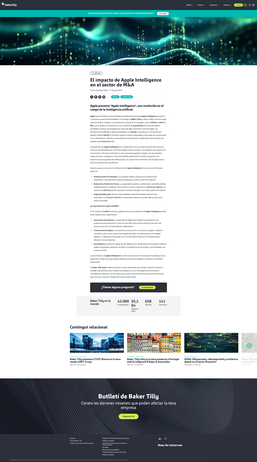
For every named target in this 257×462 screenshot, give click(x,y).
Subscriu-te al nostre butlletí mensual (81, 443)
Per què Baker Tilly (76, 441)
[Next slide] (249, 345)
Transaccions (126, 97)
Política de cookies (108, 441)
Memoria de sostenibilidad (110, 450)
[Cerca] (249, 5)
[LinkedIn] (160, 439)
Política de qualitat (108, 454)
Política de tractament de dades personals (115, 438)
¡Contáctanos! (147, 287)
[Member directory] (253, 5)
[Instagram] (165, 439)
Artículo (115, 97)
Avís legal (105, 447)
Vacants (72, 438)
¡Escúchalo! (163, 13)
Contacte (238, 5)
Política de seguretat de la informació (114, 452)
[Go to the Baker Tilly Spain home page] (9, 5)
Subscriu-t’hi (128, 416)
